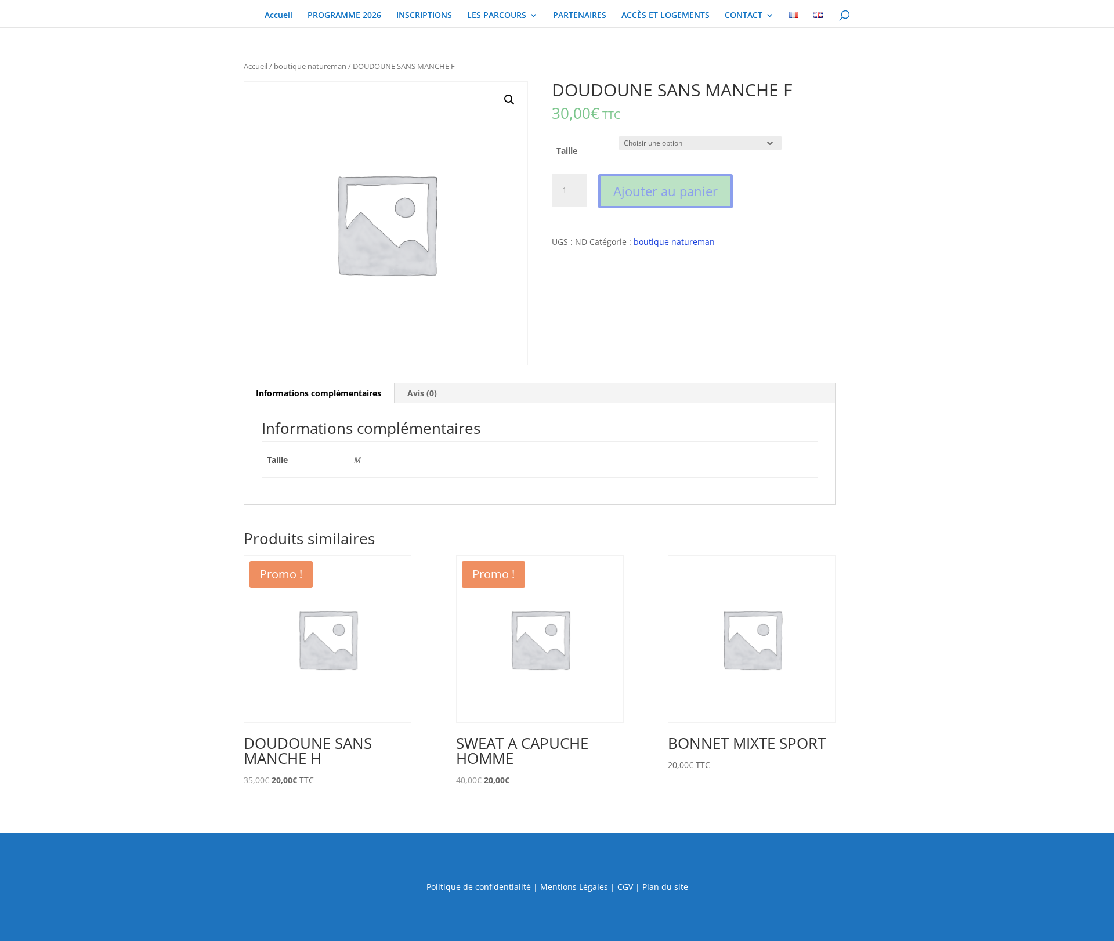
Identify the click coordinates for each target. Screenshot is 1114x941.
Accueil (278, 15)
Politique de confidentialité (478, 886)
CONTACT (743, 15)
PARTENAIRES (579, 15)
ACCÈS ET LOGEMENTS (665, 15)
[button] (509, 99)
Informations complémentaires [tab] (318, 393)
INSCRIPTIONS (424, 15)
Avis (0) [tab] (422, 393)
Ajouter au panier (665, 191)
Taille (566, 150)
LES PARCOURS (496, 15)
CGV (625, 886)
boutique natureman (310, 66)
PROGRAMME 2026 (344, 15)
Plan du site (665, 886)
